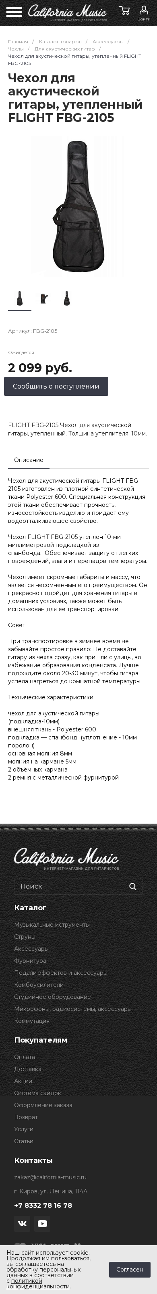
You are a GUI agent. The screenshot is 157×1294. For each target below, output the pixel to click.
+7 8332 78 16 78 (43, 1205)
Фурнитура (30, 960)
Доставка (27, 1069)
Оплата (24, 1057)
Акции (23, 1081)
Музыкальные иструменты (52, 924)
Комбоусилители (39, 984)
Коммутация (32, 1021)
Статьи (23, 1141)
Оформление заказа (43, 1105)
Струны (24, 936)
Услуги (23, 1129)
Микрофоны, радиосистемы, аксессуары (73, 1009)
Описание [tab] (28, 460)
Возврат (26, 1117)
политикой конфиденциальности (38, 1283)
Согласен (129, 1269)
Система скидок (37, 1093)
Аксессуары (31, 948)
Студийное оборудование (52, 996)
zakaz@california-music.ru (50, 1177)
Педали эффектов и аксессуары (60, 972)
